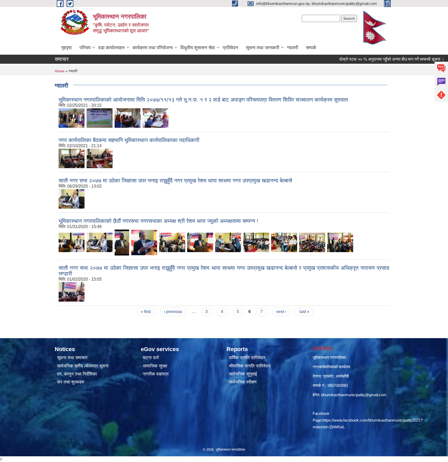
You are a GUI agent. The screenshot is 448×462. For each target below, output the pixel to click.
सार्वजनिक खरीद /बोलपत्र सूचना (83, 366)
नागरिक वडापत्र (156, 374)
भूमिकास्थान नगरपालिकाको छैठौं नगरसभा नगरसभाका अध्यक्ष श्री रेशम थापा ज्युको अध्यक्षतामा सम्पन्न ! (158, 221)
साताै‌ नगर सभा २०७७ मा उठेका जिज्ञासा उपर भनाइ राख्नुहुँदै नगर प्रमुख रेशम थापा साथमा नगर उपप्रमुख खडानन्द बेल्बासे (175, 180)
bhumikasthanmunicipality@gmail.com (354, 395)
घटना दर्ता (151, 357)
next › (281, 311)
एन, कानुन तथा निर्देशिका (77, 374)
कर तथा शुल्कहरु (70, 382)
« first (146, 311)
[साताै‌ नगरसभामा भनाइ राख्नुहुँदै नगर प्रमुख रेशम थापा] (100, 242)
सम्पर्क (311, 47)
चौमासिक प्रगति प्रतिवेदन (249, 366)
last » (304, 311)
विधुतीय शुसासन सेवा (197, 47)
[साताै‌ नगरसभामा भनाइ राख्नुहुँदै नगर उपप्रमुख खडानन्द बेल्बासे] (122, 242)
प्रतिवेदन (230, 47)
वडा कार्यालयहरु (111, 47)
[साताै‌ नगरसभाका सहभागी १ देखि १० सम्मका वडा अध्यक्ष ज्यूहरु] (284, 242)
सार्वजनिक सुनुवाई (243, 374)
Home (60, 71)
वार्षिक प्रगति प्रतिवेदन (247, 357)
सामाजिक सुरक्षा (155, 366)
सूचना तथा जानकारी (262, 47)
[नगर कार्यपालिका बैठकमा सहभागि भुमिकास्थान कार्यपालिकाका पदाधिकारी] (72, 158)
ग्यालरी (292, 47)
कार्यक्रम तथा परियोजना (152, 47)
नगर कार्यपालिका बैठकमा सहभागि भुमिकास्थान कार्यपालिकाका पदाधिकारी (129, 140)
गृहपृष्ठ (66, 47)
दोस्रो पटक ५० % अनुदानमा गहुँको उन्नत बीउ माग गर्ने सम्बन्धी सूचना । (380, 59)
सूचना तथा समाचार (72, 357)
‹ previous (173, 311)
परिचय (85, 47)
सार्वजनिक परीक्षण (242, 382)
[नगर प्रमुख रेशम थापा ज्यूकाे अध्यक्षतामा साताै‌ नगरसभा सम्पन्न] (72, 242)
